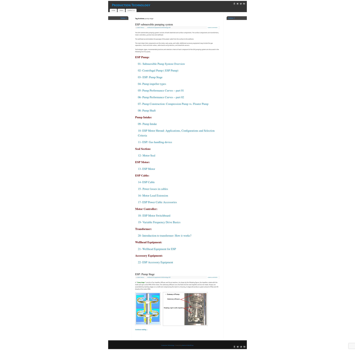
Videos (121, 10)
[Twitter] (240, 4)
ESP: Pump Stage (145, 274)
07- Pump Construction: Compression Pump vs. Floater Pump (173, 104)
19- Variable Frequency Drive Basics (159, 222)
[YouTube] (237, 4)
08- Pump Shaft (147, 110)
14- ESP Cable (146, 182)
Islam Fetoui (140, 27)
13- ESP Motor (146, 169)
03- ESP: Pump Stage (150, 77)
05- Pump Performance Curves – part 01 (161, 90)
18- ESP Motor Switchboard (154, 215)
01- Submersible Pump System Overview (161, 64)
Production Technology (131, 5)
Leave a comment (212, 27)
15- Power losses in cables (153, 189)
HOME (113, 10)
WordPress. (190, 345)
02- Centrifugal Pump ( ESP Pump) (158, 70)
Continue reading (141, 329)
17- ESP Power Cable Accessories (157, 202)
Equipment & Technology (161, 27)
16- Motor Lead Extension (153, 195)
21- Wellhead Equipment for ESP (157, 249)
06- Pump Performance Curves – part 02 (161, 97)
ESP (170, 27)
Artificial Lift (150, 27)
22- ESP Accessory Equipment (155, 262)
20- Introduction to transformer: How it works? (164, 235)
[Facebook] (234, 4)
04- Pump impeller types (152, 84)
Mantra (184, 345)
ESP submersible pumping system (154, 24)
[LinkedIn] (244, 4)
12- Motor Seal (146, 155)
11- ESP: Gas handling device (155, 142)
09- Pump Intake (147, 124)
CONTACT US (131, 10)
